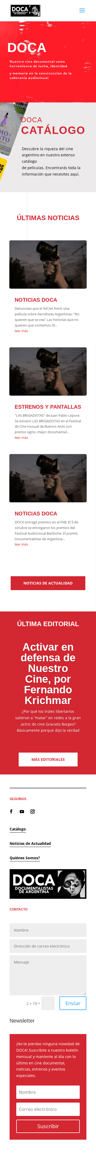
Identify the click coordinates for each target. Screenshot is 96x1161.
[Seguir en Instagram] (32, 811)
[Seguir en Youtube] (22, 811)
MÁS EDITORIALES (48, 759)
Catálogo (18, 829)
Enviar (73, 1003)
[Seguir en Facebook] (11, 811)
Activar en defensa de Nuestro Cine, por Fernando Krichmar (48, 673)
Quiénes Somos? (25, 857)
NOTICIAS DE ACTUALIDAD (48, 583)
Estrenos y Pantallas (48, 407)
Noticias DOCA (36, 300)
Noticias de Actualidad (30, 843)
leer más (21, 330)
